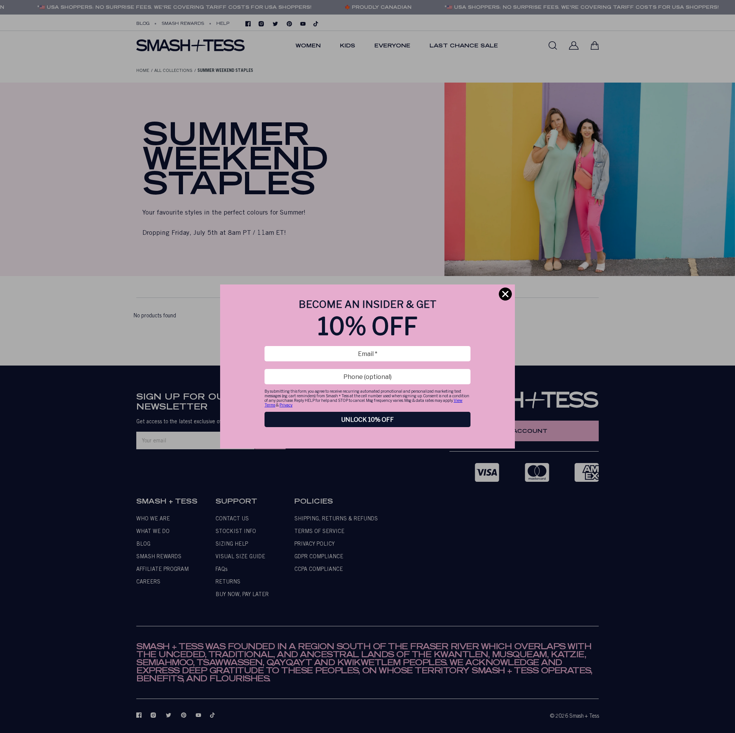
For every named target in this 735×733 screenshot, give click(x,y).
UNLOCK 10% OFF (367, 419)
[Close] (505, 294)
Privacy (285, 405)
